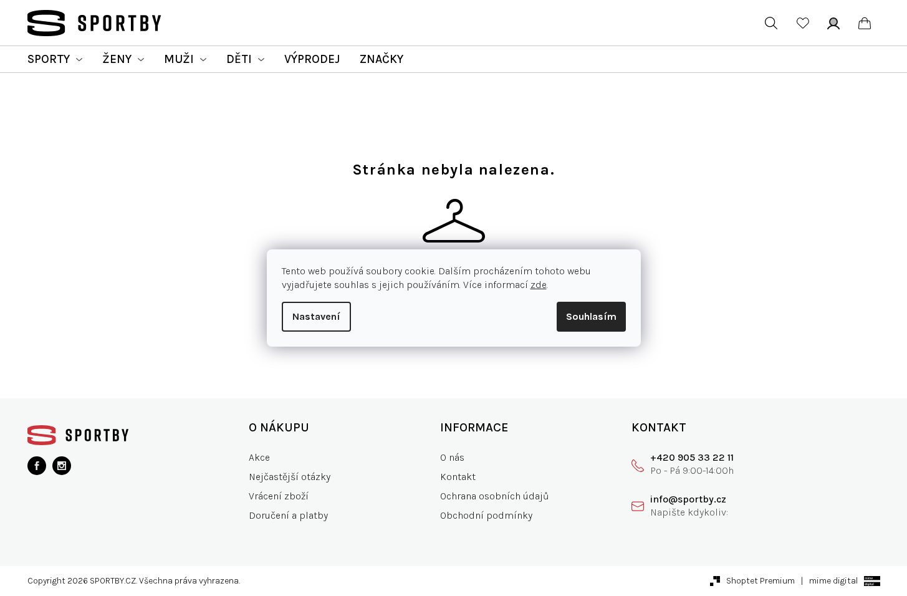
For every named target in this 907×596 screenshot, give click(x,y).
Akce (259, 457)
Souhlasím (591, 316)
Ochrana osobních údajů (494, 496)
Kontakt (458, 477)
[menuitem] (54, 59)
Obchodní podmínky (486, 515)
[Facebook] (36, 465)
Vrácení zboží (279, 496)
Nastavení (316, 316)
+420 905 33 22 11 (692, 457)
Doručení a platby (288, 515)
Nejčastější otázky (289, 477)
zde (538, 285)
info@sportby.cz (688, 499)
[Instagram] (61, 465)
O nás (452, 457)
